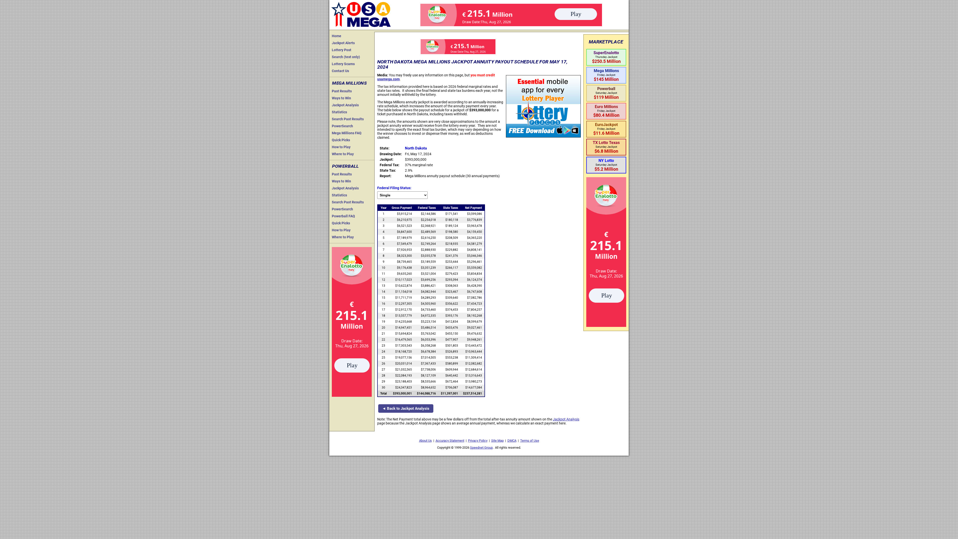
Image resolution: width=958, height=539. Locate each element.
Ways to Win (341, 98)
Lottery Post (341, 50)
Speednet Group (481, 447)
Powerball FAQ (343, 216)
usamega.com (388, 79)
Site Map (497, 440)
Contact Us (340, 71)
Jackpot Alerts (343, 43)
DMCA (511, 440)
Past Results (342, 91)
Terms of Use (529, 440)
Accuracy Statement (450, 440)
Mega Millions (349, 83)
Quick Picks (341, 140)
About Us (425, 440)
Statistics (339, 112)
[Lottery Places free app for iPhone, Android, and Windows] (543, 136)
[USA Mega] (361, 14)
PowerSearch (342, 126)
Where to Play (343, 154)
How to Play (341, 147)
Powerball (345, 166)
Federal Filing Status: (394, 188)
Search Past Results (348, 119)
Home (336, 36)
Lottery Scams (343, 64)
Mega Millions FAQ (346, 133)
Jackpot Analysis (345, 105)
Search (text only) (346, 57)
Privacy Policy (477, 440)
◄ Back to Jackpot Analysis (405, 408)
